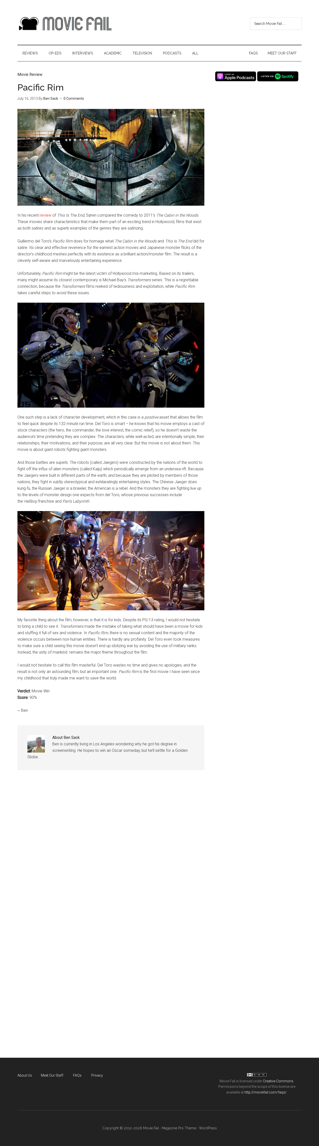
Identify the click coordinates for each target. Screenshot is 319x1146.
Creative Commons (278, 1081)
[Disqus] (110, 851)
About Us (24, 1075)
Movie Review (29, 74)
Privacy (97, 1075)
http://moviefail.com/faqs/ (265, 1092)
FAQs (77, 1075)
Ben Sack (50, 98)
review (45, 215)
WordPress (208, 1128)
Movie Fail (64, 23)
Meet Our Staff (52, 1075)
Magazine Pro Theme (179, 1128)
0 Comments (74, 98)
